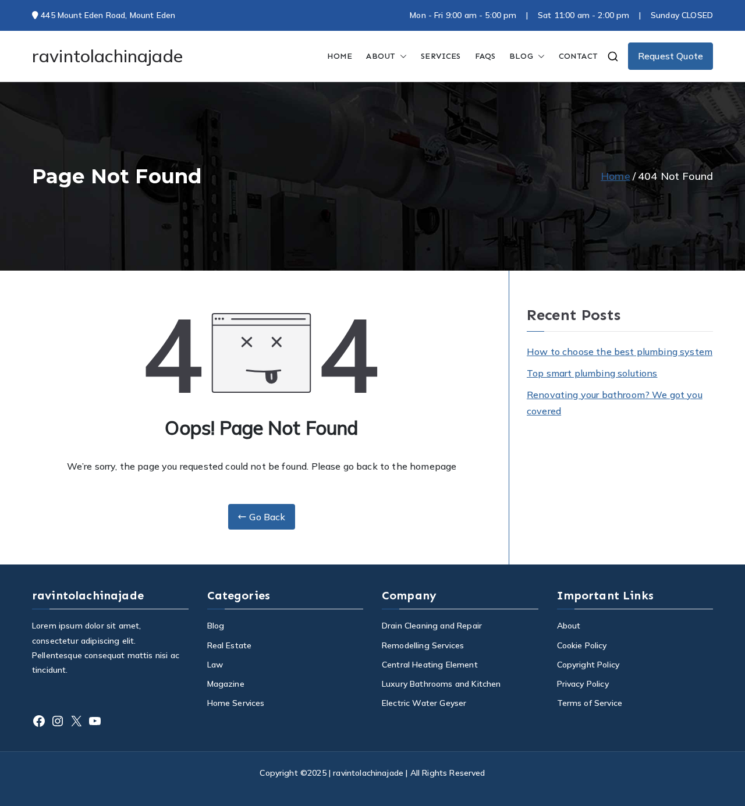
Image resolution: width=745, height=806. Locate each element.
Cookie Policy (582, 645)
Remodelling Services (423, 645)
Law (215, 664)
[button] (401, 56)
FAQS (485, 56)
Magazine (225, 684)
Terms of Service (590, 703)
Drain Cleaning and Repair (432, 625)
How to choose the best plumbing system (619, 351)
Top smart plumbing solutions (592, 373)
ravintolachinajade (107, 56)
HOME (340, 56)
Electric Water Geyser (424, 703)
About (380, 56)
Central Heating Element (430, 664)
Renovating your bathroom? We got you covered (615, 403)
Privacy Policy (583, 684)
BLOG (521, 56)
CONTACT (578, 56)
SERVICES (440, 56)
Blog (216, 625)
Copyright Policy (588, 664)
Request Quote (670, 56)
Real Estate (229, 645)
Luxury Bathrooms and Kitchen (441, 684)
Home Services (236, 703)
